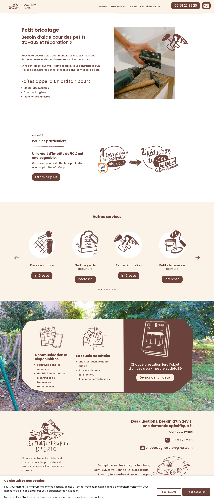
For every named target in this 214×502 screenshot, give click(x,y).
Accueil (102, 6)
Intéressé (41, 279)
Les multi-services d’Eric (144, 6)
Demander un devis (155, 377)
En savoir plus (46, 177)
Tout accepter (196, 492)
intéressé (128, 279)
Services (116, 6)
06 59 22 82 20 (185, 5)
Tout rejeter (169, 492)
